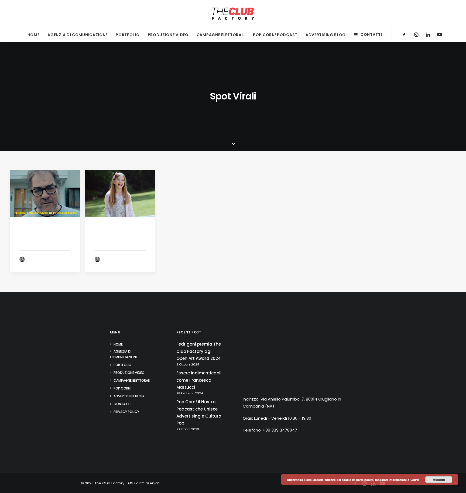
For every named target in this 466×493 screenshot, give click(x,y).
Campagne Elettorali (221, 34)
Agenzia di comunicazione (77, 34)
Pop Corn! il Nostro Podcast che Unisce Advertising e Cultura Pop (198, 412)
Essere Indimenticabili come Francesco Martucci (199, 380)
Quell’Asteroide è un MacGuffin (118, 240)
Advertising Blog (326, 34)
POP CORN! (122, 388)
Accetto (439, 479)
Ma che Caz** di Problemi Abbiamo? (41, 240)
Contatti (371, 34)
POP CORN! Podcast (275, 34)
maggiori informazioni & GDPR (397, 480)
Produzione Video (168, 34)
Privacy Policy (126, 411)
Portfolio (127, 34)
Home (34, 34)
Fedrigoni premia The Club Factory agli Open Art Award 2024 (198, 351)
